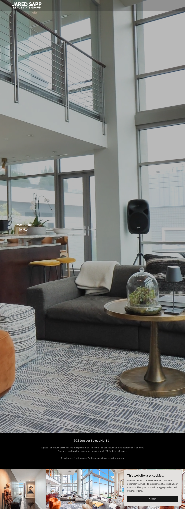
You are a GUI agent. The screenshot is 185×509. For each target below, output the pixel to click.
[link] (26, 5)
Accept (152, 498)
